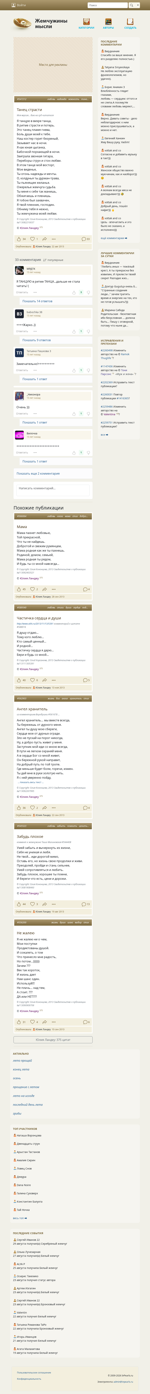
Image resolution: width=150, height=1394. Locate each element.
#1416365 (123, 398)
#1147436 (107, 366)
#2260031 (107, 394)
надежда (61, 99)
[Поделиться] (44, 239)
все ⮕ (104, 434)
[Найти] (132, 5)
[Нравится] (18, 239)
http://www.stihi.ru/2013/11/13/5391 (35, 623)
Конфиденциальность (29, 1378)
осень (17, 1078)
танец (84, 99)
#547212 (21, 99)
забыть (61, 826)
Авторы (108, 20)
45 (24, 589)
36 (24, 808)
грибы (17, 1113)
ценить (83, 826)
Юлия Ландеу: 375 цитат (53, 1040)
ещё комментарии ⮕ (114, 238)
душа (68, 607)
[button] (53, 473)
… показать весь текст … (31, 782)
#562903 (21, 698)
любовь (51, 99)
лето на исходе (23, 1096)
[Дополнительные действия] (53, 239)
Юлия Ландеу (29, 228)
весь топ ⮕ (20, 1218)
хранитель (76, 698)
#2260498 (107, 350)
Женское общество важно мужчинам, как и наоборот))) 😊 (119, 174)
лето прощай (22, 1060)
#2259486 (107, 406)
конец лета (21, 1069)
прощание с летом (26, 1087)
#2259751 (107, 422)
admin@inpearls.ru (123, 1381)
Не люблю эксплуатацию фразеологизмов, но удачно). (116, 74)
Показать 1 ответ (34, 379)
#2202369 (107, 382)
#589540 (21, 607)
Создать (130, 20)
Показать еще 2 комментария (38, 473)
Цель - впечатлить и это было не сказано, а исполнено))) (116, 226)
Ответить (22, 292)
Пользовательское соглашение (34, 1372)
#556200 (21, 922)
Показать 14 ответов (37, 301)
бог (58, 698)
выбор (78, 922)
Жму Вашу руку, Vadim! (115, 142)
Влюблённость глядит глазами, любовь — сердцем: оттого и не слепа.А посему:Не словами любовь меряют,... (119, 98)
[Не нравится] (88, 292)
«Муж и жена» (124, 374)
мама (67, 516)
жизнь (51, 698)
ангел (65, 698)
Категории (86, 20)
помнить (72, 826)
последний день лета (28, 1105)
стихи (60, 607)
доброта (84, 516)
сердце (76, 607)
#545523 (21, 826)
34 (24, 239)
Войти (21, 5)
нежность (73, 99)
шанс (70, 922)
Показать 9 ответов (36, 340)
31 (24, 1022)
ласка (60, 516)
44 (24, 904)
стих (75, 516)
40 (24, 680)
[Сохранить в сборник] (32, 239)
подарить (87, 607)
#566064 (21, 516)
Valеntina (109, 414)
